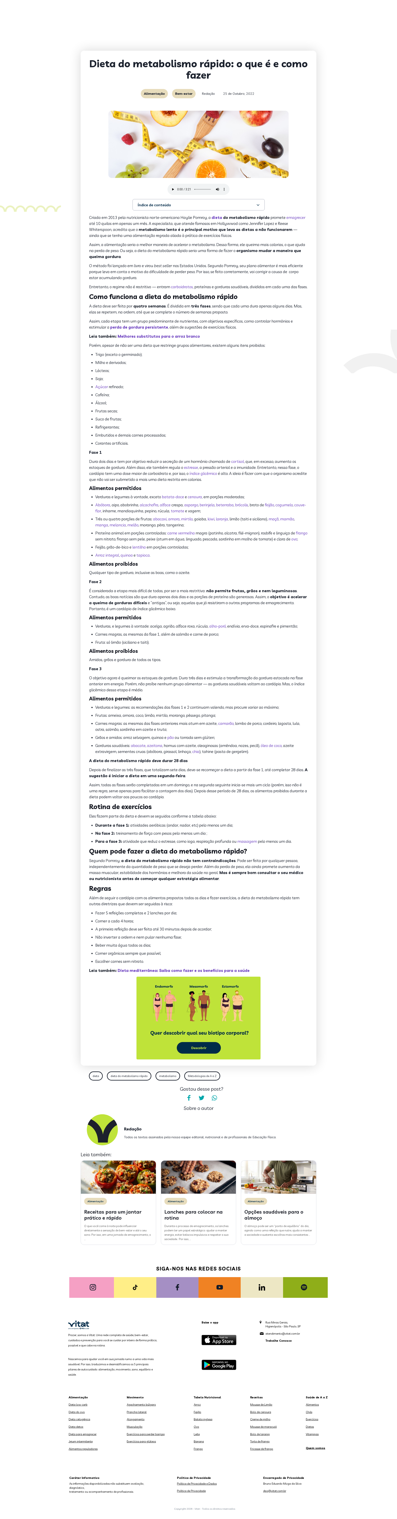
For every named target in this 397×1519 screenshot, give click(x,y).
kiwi (211, 518)
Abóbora (102, 504)
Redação (208, 93)
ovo (294, 539)
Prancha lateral (137, 1412)
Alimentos (312, 1404)
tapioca (143, 555)
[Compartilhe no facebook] (188, 1098)
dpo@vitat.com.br (274, 1491)
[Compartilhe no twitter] (201, 1098)
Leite (197, 1434)
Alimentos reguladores (83, 1449)
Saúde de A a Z (317, 1397)
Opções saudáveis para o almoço (273, 1215)
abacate (138, 745)
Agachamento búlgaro (141, 1404)
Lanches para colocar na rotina (193, 1215)
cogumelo (284, 504)
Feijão (197, 1412)
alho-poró (217, 626)
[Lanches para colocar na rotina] (198, 1193)
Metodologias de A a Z (202, 1076)
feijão (269, 504)
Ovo (196, 1427)
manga (101, 524)
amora (174, 518)
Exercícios (312, 1419)
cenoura (195, 496)
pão (170, 737)
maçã (274, 518)
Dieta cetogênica (79, 1419)
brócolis (241, 504)
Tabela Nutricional (207, 1397)
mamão (287, 518)
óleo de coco (271, 745)
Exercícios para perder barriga (146, 1434)
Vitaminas (312, 1434)
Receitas (256, 1397)
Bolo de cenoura (260, 1412)
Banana (199, 1441)
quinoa (127, 555)
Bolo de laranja (260, 1434)
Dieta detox (76, 1427)
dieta (217, 217)
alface (165, 504)
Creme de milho (260, 1419)
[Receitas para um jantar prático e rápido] (118, 1193)
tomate (177, 510)
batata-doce (173, 496)
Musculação (134, 1427)
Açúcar (101, 386)
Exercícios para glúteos (141, 1441)
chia (196, 751)
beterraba (225, 504)
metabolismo (167, 1076)
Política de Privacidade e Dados (197, 1483)
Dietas (310, 1427)
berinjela (207, 504)
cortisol (237, 461)
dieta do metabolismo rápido (129, 1076)
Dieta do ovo (77, 1412)
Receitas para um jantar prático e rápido (112, 1215)
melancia (118, 524)
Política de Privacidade (191, 1491)
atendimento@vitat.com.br (282, 1333)
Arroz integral (107, 555)
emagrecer (295, 217)
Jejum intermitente (81, 1441)
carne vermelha (181, 533)
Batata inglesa (203, 1419)
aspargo (191, 504)
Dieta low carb (78, 1404)
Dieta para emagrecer (83, 1434)
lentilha (139, 547)
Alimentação (154, 93)
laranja (222, 518)
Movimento (135, 1397)
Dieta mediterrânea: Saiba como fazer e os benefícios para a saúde (184, 970)
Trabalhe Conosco (278, 1340)
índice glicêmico (203, 473)
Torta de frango (260, 1441)
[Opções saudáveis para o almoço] (278, 1193)
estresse (191, 467)
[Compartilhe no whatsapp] (214, 1098)
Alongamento (136, 1419)
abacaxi (160, 518)
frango (301, 533)
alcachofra (149, 504)
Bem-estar (184, 93)
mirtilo (187, 518)
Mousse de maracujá (263, 1427)
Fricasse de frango (261, 1449)
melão (132, 524)
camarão (226, 723)
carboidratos (182, 286)
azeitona (154, 745)
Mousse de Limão (261, 1404)
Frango (198, 1449)
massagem (247, 841)
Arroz (197, 1404)
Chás (309, 1412)
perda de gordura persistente (139, 327)
